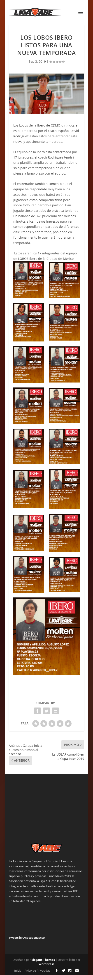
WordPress (46, 964)
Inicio (17, 970)
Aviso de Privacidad (38, 970)
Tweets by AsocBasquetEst (27, 938)
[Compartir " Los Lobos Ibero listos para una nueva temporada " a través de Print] (55, 710)
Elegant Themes (43, 960)
